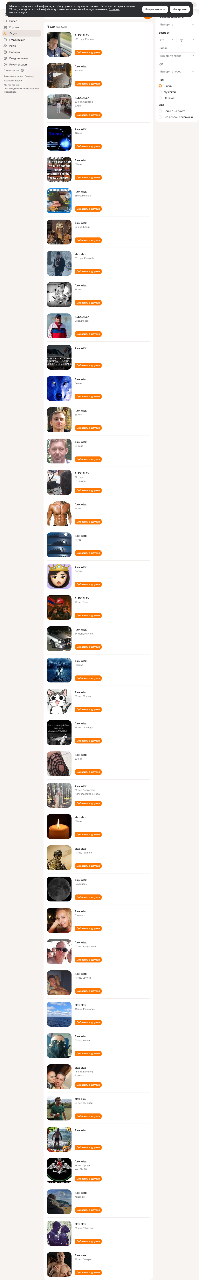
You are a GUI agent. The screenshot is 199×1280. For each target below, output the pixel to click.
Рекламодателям (13, 76)
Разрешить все (155, 9)
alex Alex (80, 1099)
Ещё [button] (17, 80)
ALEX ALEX (82, 35)
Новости (9, 80)
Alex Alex (81, 66)
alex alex (80, 254)
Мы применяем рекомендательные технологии (21, 88)
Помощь (29, 76)
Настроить (180, 9)
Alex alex (80, 1255)
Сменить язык (11, 70)
